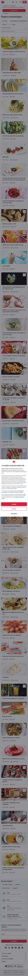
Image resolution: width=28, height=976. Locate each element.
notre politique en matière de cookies (15, 492)
